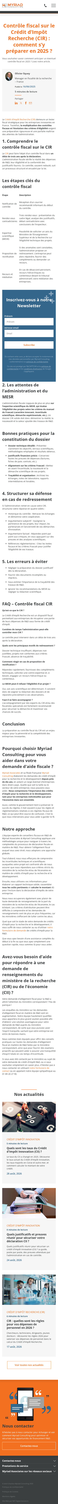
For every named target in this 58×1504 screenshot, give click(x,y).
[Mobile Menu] (53, 5)
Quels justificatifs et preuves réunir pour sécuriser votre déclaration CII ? (26, 1237)
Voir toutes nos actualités (29, 1365)
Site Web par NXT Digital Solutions (15, 1501)
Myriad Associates (11, 772)
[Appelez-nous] (45, 5)
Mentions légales (8, 1496)
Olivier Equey (22, 73)
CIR (6, 153)
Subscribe (29, 345)
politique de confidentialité (37, 361)
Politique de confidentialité (12, 1487)
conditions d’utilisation (33, 369)
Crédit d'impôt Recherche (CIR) (26, 1312)
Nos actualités (29, 1094)
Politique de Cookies (10, 1492)
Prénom (8, 316)
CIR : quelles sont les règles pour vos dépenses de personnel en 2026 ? (25, 1324)
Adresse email (11, 328)
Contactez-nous (29, 1446)
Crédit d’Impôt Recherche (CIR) (20, 119)
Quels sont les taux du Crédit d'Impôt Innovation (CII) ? (27, 1150)
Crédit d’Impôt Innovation (23, 1139)
